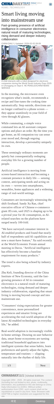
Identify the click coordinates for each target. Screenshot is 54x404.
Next (42, 365)
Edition (36, 3)
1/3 (9, 365)
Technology (17, 7)
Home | (5, 7)
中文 (13, 401)
